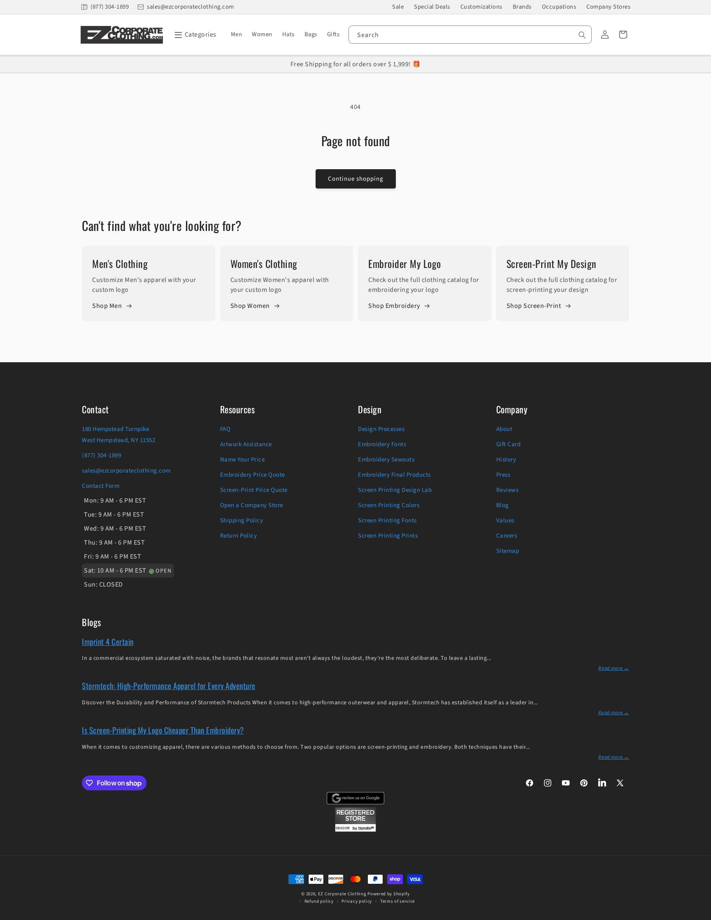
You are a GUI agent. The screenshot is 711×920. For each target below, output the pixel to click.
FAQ (225, 429)
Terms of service (397, 901)
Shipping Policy (241, 520)
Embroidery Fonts (382, 444)
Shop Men (107, 305)
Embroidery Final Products (394, 474)
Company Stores (608, 6)
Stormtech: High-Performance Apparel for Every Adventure (169, 685)
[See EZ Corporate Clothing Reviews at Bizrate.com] (355, 829)
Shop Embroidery (394, 305)
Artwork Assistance (246, 444)
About (504, 429)
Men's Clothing (120, 263)
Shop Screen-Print (534, 305)
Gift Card (508, 444)
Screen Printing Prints (388, 535)
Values (505, 520)
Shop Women (250, 305)
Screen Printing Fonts (387, 520)
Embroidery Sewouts (386, 459)
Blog (502, 505)
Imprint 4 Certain (108, 641)
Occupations (559, 6)
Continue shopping (355, 179)
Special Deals (432, 6)
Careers (506, 535)
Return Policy (238, 535)
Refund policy (319, 901)
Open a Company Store (251, 505)
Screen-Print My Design (552, 263)
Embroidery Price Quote (252, 474)
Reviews (507, 490)
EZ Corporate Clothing (342, 894)
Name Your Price (242, 459)
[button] (194, 35)
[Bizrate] (699, 915)
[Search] (582, 35)
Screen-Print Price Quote (254, 490)
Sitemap (507, 551)
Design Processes (381, 429)
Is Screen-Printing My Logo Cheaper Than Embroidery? (163, 730)
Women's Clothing (263, 263)
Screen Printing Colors (388, 505)
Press (503, 474)
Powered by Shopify (388, 894)
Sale (398, 6)
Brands (522, 6)
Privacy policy (357, 901)
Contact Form (100, 486)
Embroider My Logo (404, 263)
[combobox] (470, 34)
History (506, 459)
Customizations (481, 6)
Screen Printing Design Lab (395, 490)
